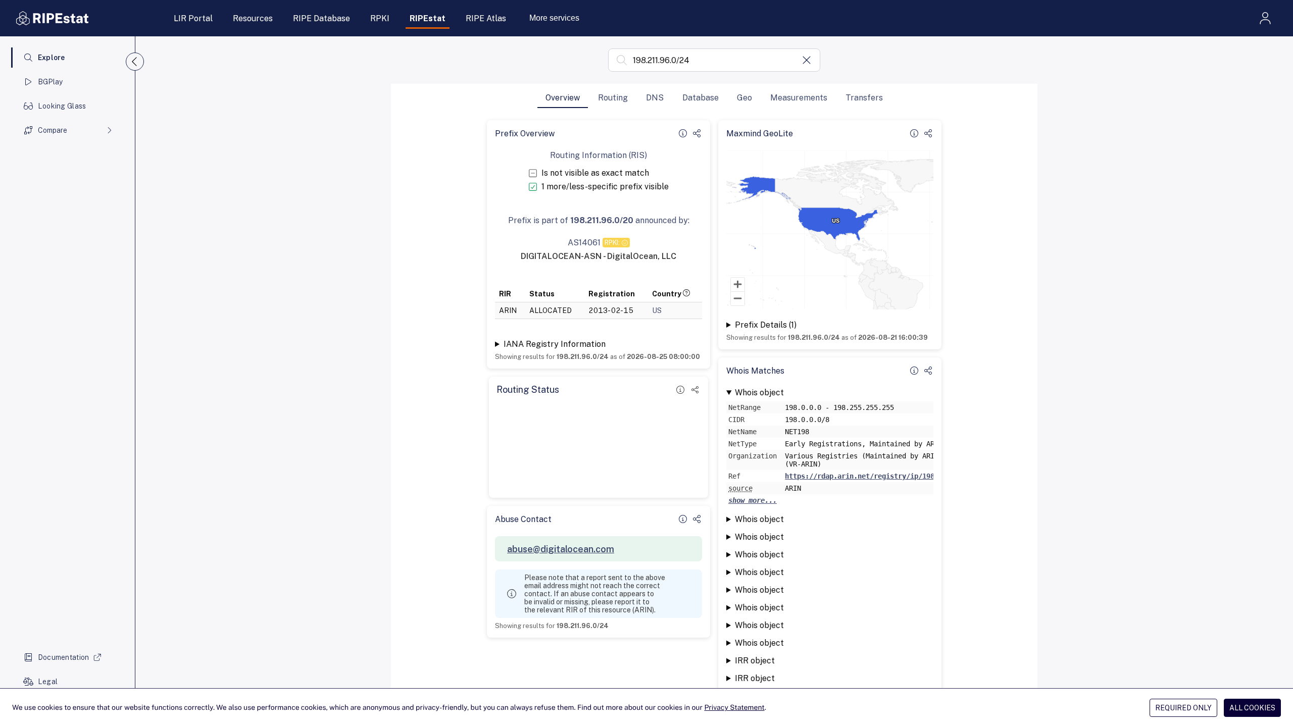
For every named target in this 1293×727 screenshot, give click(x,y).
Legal (48, 682)
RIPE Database (321, 18)
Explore (51, 58)
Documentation (63, 657)
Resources (253, 18)
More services (554, 18)
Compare (52, 130)
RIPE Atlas (486, 18)
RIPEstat (427, 18)
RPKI (379, 18)
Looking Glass (62, 106)
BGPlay (50, 82)
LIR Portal (193, 18)
